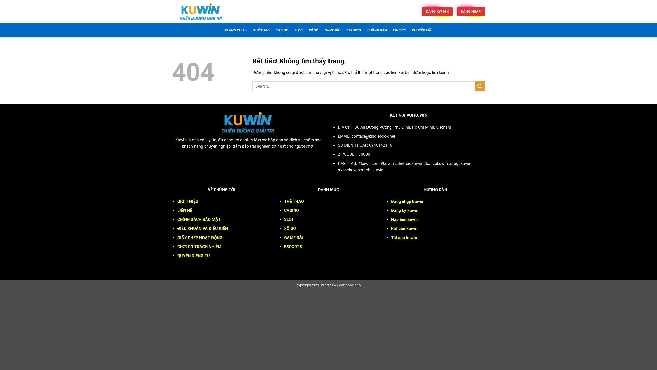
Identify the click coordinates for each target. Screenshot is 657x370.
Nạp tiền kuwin (405, 219)
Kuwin (181, 139)
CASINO (282, 30)
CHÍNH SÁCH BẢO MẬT (199, 219)
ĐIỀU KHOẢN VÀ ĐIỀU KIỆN (202, 228)
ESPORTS (353, 30)
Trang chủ (234, 30)
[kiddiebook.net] (201, 11)
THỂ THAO (261, 30)
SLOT (298, 30)
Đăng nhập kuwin (407, 201)
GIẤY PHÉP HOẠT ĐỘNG (200, 237)
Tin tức (399, 30)
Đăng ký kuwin (404, 210)
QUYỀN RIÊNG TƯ (193, 255)
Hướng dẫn (377, 30)
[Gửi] (480, 86)
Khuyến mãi (422, 30)
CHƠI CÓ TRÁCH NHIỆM (199, 246)
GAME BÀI (333, 30)
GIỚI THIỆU (187, 201)
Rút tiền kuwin (404, 228)
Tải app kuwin (404, 237)
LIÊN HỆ (184, 210)
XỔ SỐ (313, 30)
